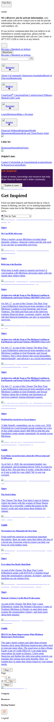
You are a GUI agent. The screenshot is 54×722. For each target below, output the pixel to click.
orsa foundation (36, 75)
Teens (25, 148)
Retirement (24, 130)
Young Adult (43, 133)
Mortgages (12, 114)
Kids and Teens (29, 133)
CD (44, 95)
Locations (41, 162)
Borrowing (10, 106)
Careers (17, 165)
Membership (16, 78)
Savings (38, 95)
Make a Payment (25, 114)
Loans (4, 114)
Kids (20, 148)
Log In (22, 49)
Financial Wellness (10, 130)
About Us (5, 75)
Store (28, 49)
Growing (9, 122)
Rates (23, 165)
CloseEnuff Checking (12, 95)
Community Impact (19, 75)
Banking (9, 86)
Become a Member (10, 49)
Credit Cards (14, 98)
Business (18, 133)
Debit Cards (29, 95)
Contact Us (6, 162)
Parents (15, 148)
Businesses (6, 148)
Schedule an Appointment (24, 162)
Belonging (10, 67)
